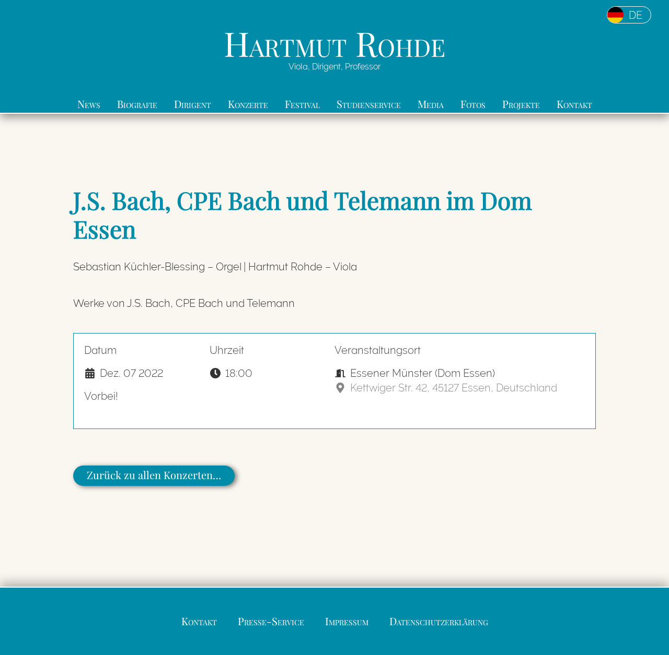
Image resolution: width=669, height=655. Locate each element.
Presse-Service (271, 621)
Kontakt (574, 104)
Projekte (521, 104)
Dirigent (192, 104)
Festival (302, 104)
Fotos (473, 104)
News (88, 104)
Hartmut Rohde (334, 42)
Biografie (137, 104)
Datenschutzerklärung (438, 621)
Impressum (346, 621)
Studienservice (369, 104)
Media (431, 104)
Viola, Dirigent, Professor (334, 67)
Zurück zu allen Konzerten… (154, 475)
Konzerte (248, 104)
